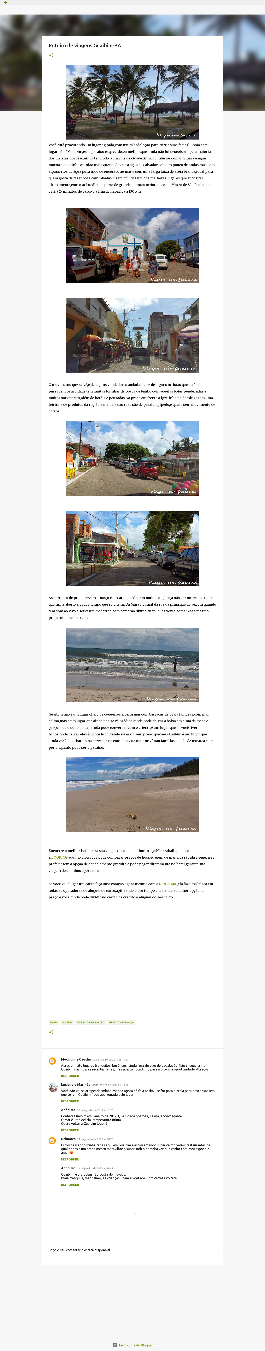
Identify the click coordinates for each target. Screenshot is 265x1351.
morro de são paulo (91, 1022)
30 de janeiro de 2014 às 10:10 (110, 1059)
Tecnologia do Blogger (135, 1345)
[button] (51, 55)
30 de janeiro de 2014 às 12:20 (110, 1084)
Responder (70, 1076)
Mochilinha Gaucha (76, 1059)
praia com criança (121, 1022)
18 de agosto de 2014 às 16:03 (95, 1110)
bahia (54, 1022)
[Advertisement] (132, 1301)
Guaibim (67, 1022)
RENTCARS (168, 884)
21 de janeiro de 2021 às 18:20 (95, 1139)
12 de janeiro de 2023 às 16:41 (95, 1168)
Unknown (68, 1139)
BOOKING (59, 857)
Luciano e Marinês (75, 1084)
